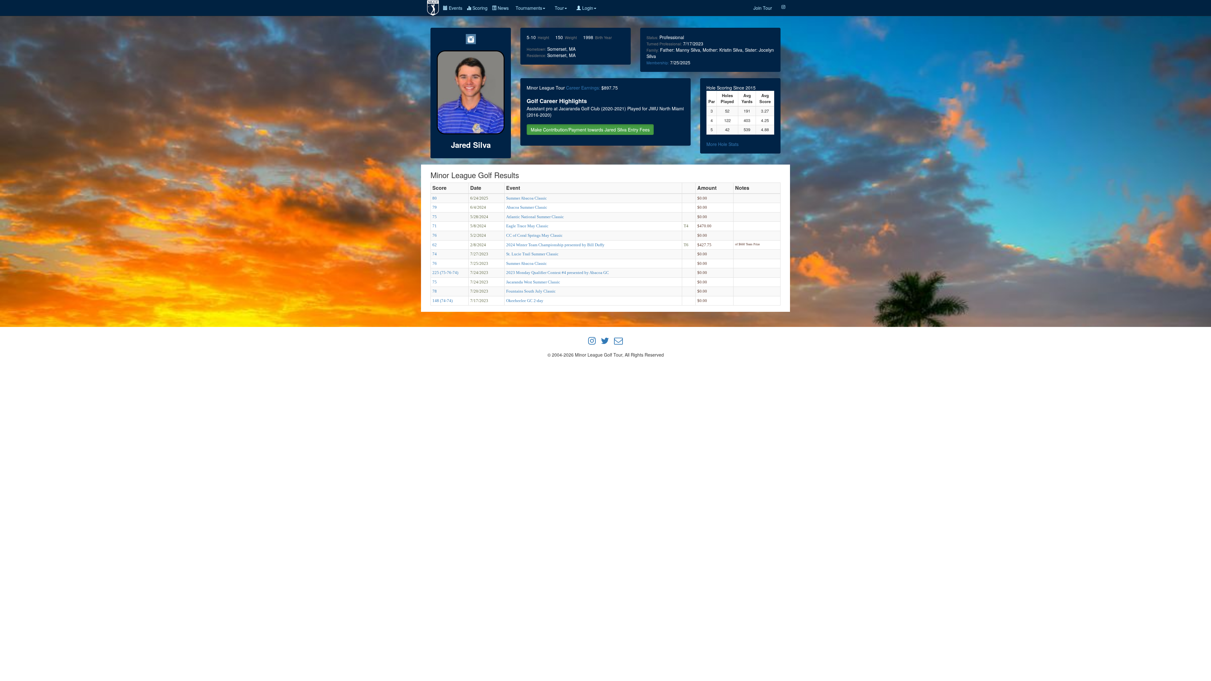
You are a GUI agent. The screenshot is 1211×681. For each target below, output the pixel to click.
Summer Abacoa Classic (526, 198)
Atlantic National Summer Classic (535, 216)
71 (434, 226)
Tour (559, 8)
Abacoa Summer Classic (526, 207)
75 (434, 216)
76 (434, 235)
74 (434, 254)
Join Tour (762, 8)
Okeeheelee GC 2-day (524, 300)
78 (434, 291)
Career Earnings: (583, 87)
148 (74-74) (442, 300)
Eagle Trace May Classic (527, 226)
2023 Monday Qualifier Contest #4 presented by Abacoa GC (557, 272)
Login (587, 8)
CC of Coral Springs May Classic (534, 235)
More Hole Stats (722, 144)
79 (434, 207)
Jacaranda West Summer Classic (533, 282)
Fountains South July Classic (531, 291)
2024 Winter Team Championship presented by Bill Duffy (555, 244)
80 (434, 198)
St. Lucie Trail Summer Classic (532, 254)
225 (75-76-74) (445, 272)
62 (434, 244)
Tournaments (529, 8)
